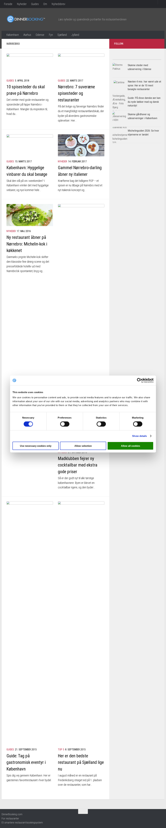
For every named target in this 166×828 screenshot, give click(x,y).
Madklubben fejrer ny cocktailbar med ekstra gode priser (77, 465)
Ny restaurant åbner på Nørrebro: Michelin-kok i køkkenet (26, 244)
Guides (35, 4)
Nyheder (22, 4)
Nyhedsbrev (58, 4)
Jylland (75, 34)
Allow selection (83, 445)
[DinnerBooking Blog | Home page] (30, 19)
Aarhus (27, 34)
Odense (40, 34)
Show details (139, 436)
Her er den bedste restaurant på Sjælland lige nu (81, 762)
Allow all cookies (130, 445)
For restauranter (10, 818)
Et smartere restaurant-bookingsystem (22, 822)
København (12, 34)
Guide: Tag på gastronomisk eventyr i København (26, 762)
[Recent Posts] (149, 58)
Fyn (51, 34)
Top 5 (61, 749)
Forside (8, 4)
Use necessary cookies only (35, 445)
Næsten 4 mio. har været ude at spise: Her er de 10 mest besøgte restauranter (144, 85)
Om (45, 4)
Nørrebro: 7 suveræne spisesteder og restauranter (76, 93)
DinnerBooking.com (12, 814)
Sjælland (62, 34)
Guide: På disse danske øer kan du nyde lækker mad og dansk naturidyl (144, 101)
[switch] (64, 424)
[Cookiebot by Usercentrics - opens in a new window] (139, 380)
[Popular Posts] (125, 58)
